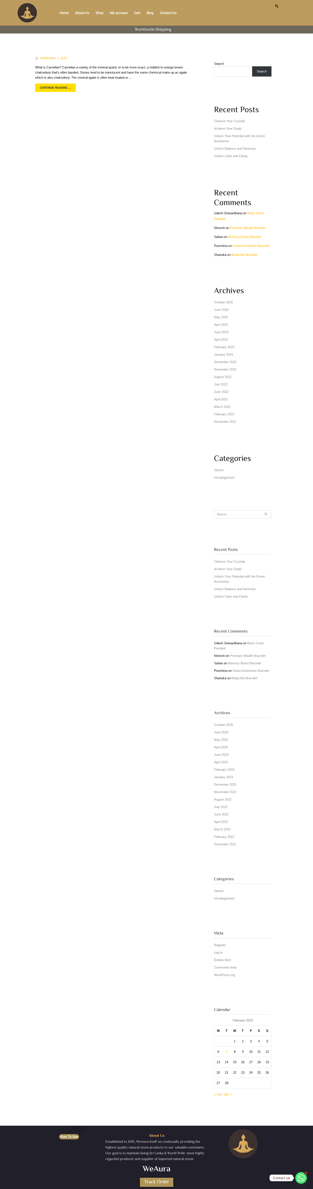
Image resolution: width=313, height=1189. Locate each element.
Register (220, 945)
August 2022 (222, 377)
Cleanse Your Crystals (229, 121)
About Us (82, 13)
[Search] (265, 514)
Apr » (227, 1094)
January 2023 (223, 354)
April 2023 (221, 339)
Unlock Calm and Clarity (231, 156)
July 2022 (220, 384)
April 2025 (221, 324)
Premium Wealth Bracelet (248, 228)
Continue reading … (55, 87)
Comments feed (225, 967)
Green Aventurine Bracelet (251, 246)
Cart (137, 13)
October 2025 (223, 302)
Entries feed (222, 960)
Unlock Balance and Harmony (235, 148)
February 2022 (224, 414)
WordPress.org (224, 975)
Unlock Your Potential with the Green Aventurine (239, 138)
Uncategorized (224, 477)
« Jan (218, 1094)
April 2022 (221, 399)
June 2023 (221, 332)
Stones (219, 470)
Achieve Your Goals (228, 128)
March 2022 (222, 406)
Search (219, 63)
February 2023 (224, 347)
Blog (150, 13)
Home (64, 13)
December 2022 (225, 362)
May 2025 (221, 317)
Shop (99, 13)
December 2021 (225, 421)
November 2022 (225, 369)
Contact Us (168, 13)
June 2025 (221, 309)
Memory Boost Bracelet (244, 237)
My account (119, 13)
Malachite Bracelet (244, 254)
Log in (218, 952)
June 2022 (221, 392)
